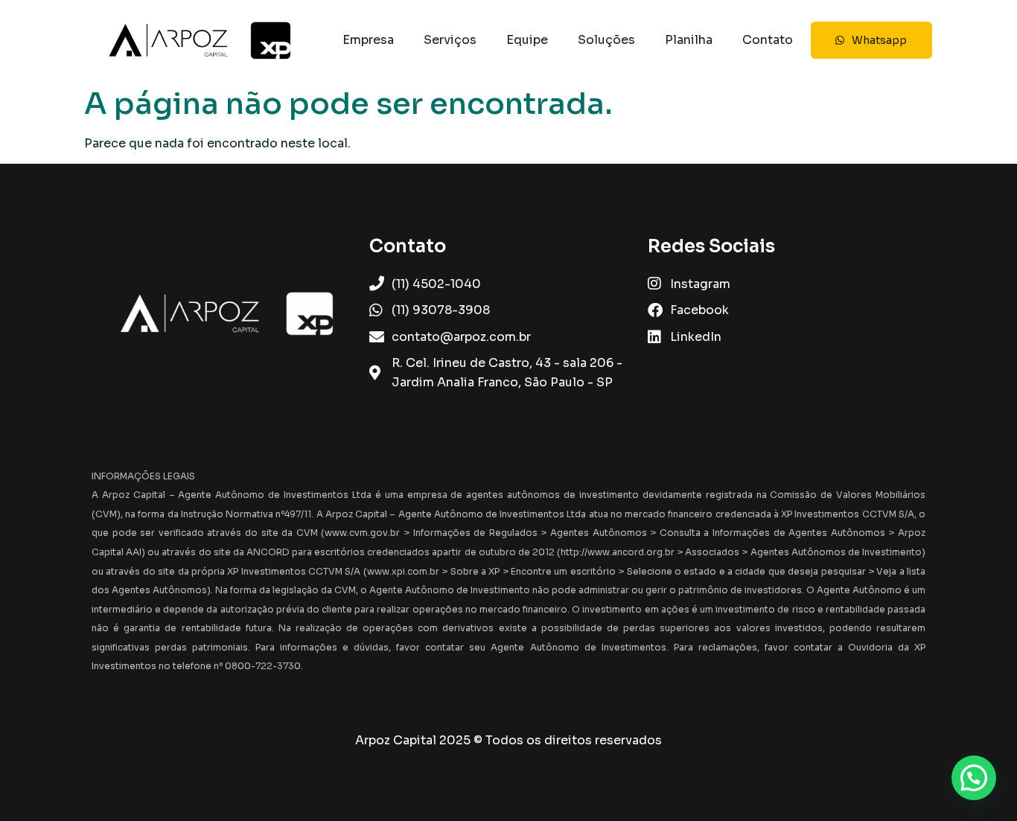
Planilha (688, 40)
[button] (973, 777)
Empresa (368, 40)
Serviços (450, 40)
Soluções (606, 40)
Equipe (527, 40)
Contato (767, 40)
